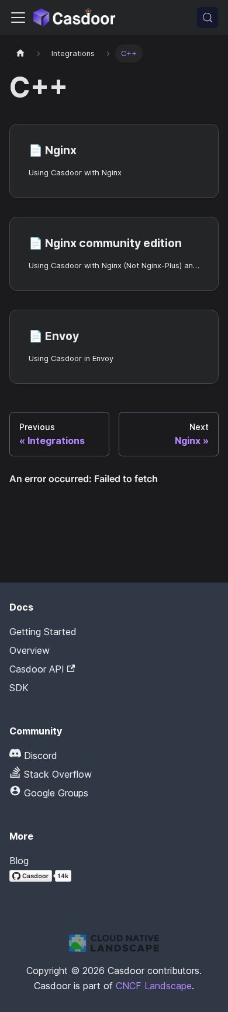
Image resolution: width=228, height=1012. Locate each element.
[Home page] (20, 53)
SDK (19, 688)
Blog (19, 861)
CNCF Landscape (154, 986)
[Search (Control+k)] (207, 17)
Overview (29, 650)
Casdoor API (36, 669)
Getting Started (43, 631)
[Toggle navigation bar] (18, 17)
